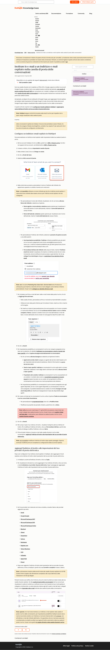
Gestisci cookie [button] (89, 646)
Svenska (37, 31)
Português (37, 24)
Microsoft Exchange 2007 (28, 519)
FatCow (23, 539)
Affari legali (66, 646)
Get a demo (75, 2)
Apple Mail (24, 559)
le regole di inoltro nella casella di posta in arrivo (50, 622)
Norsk (36, 39)
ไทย (36, 43)
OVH (22, 552)
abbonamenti (43, 80)
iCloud (22, 562)
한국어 (36, 41)
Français (37, 26)
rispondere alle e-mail (28, 588)
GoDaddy (23, 555)
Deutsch (37, 20)
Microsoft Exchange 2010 (28, 522)
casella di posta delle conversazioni (28, 93)
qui (67, 62)
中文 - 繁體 (37, 35)
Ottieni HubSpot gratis (88, 2)
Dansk (36, 37)
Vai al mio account (39, 50)
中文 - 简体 (37, 44)
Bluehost (23, 529)
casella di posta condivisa (26, 416)
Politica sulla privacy (77, 646)
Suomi (36, 33)
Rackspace (24, 542)
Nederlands (37, 28)
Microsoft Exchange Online (28, 526)
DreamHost (24, 535)
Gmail (22, 512)
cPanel (22, 532)
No (26, 630)
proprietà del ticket (37, 401)
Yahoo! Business (25, 549)
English (37, 46)
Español (37, 18)
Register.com (24, 545)
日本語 (36, 22)
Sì (18, 630)
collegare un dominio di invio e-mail (42, 289)
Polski (36, 30)
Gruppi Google (25, 516)
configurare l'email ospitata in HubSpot (44, 107)
